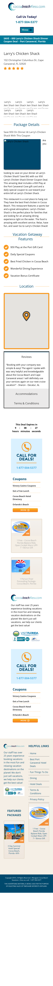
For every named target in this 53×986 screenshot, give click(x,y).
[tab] (26, 356)
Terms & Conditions (35, 791)
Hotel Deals (36, 784)
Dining (33, 778)
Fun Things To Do (39, 772)
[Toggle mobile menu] (27, 30)
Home (33, 753)
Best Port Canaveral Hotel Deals (38, 763)
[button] (26, 316)
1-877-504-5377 (26, 22)
